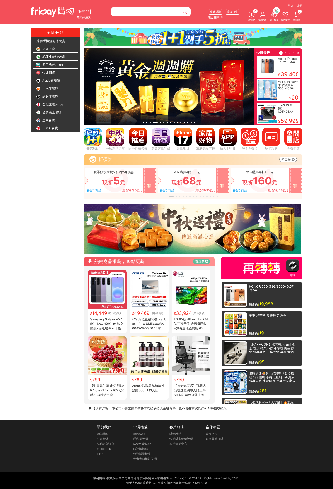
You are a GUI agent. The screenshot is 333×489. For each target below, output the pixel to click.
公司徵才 (103, 439)
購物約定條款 (142, 444)
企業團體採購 (214, 439)
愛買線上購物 (51, 112)
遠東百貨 (48, 120)
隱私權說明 (140, 439)
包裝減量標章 (142, 454)
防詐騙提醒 (140, 449)
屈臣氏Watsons (52, 65)
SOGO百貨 (49, 128)
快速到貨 (48, 72)
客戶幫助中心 (178, 444)
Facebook (104, 449)
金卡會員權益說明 (145, 458)
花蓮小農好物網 (53, 57)
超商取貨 (48, 49)
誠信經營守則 (106, 444)
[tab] (143, 122)
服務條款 (139, 434)
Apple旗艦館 (50, 80)
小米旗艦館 (49, 88)
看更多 (200, 261)
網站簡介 (103, 434)
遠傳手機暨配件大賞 (50, 41)
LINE (100, 454)
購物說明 (175, 434)
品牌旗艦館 (49, 96)
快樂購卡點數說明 (181, 439)
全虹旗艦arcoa (52, 104)
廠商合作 (211, 434)
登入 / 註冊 (295, 5)
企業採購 (215, 11)
